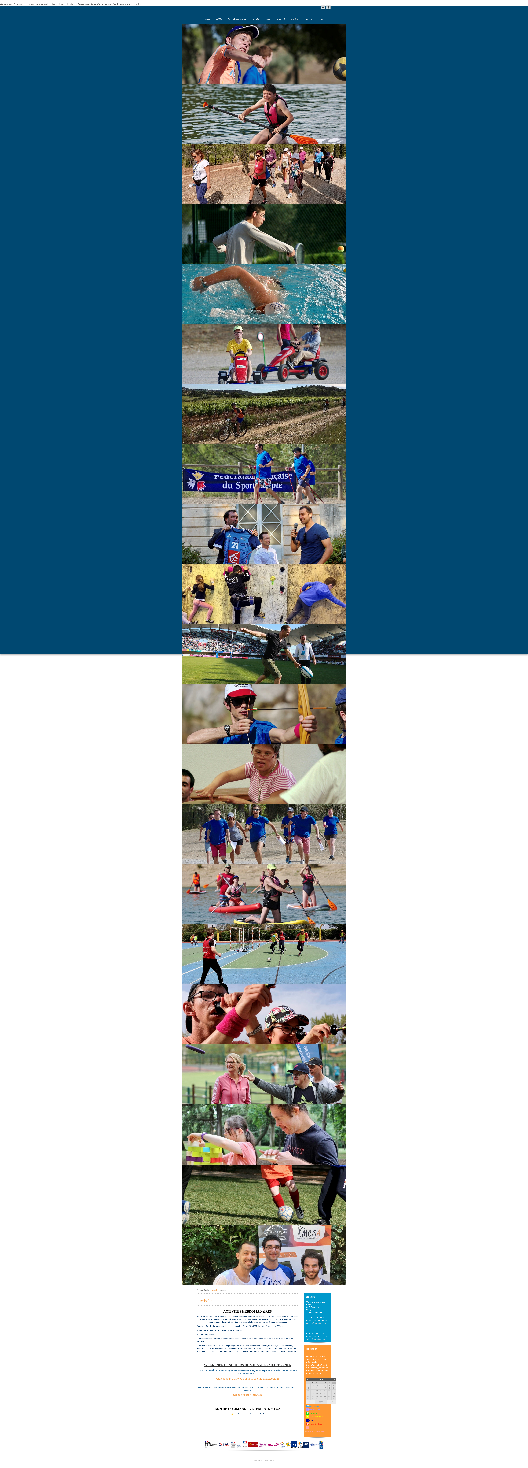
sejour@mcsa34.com (315, 1339)
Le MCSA (219, 19)
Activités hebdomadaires (237, 19)
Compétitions (313, 1406)
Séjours (268, 19)
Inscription (294, 19)
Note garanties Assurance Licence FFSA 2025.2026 (219, 1330)
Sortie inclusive (313, 1409)
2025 (311, 1402)
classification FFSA (215, 1346)
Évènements (312, 1413)
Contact (320, 19)
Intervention (255, 19)
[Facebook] (328, 7)
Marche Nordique (314, 1424)
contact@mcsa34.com (316, 1323)
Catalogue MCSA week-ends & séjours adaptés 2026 (247, 1378)
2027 (331, 1402)
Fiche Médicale (213, 1339)
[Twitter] (323, 7)
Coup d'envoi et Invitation (316, 1431)
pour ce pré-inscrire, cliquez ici (247, 1395)
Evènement (281, 19)
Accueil (208, 19)
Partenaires (308, 19)
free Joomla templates (264, 1460)
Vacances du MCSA (315, 1417)
